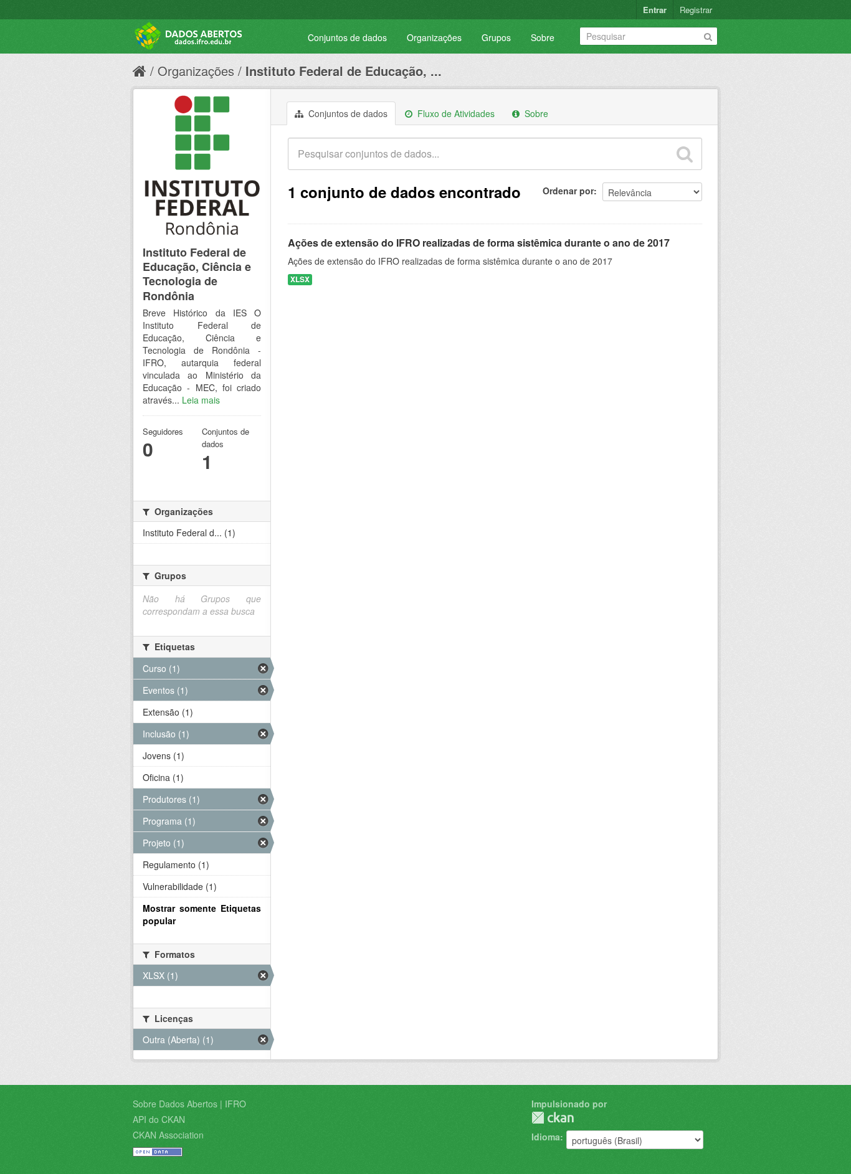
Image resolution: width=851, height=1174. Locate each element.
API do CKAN (159, 1119)
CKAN (552, 1117)
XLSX (300, 279)
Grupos (496, 37)
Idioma (545, 1136)
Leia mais (201, 400)
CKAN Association (168, 1135)
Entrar (655, 10)
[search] (685, 153)
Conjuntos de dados (347, 37)
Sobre (542, 37)
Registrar (696, 10)
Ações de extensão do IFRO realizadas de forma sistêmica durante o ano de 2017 (479, 242)
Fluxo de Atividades (455, 113)
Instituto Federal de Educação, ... (343, 71)
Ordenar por (568, 190)
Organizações (434, 37)
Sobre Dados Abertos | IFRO (189, 1103)
